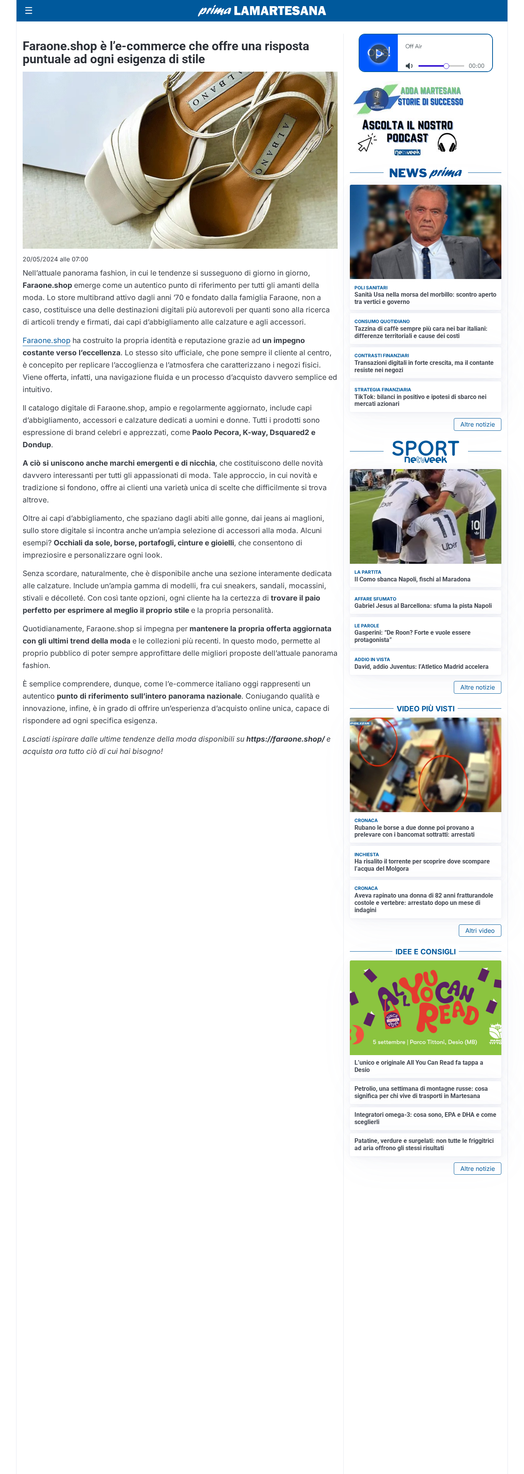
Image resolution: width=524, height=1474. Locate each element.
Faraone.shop (47, 340)
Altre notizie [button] (477, 424)
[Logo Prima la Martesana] (262, 10)
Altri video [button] (480, 930)
